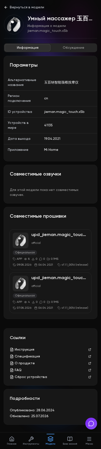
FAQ (18, 370)
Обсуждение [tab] (73, 47)
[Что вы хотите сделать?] (91, 423)
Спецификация (27, 356)
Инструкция (24, 349)
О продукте (25, 363)
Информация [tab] (27, 47)
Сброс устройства (31, 377)
